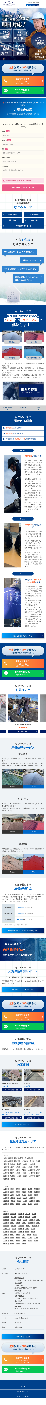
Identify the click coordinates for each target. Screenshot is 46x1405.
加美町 (31, 1176)
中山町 (18, 1195)
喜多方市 (13, 1217)
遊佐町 (18, 1204)
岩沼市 (36, 1167)
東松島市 (12, 1164)
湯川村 (14, 1229)
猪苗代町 (35, 1226)
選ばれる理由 (7, 407)
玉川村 (5, 1238)
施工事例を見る (22, 731)
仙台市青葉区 (7, 1158)
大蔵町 (24, 1204)
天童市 (24, 1192)
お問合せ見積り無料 (34, 5)
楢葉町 (12, 1241)
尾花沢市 (37, 1192)
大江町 (5, 1198)
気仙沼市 (12, 1176)
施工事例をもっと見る (22, 1124)
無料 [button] (6, 37)
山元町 (38, 1170)
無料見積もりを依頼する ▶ (23, 187)
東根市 (30, 1192)
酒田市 (24, 1189)
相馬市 (20, 1217)
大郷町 (12, 1167)
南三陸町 (6, 1179)
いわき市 (27, 1214)
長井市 (18, 1192)
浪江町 (5, 1244)
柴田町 (5, 1170)
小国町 (25, 1201)
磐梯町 (28, 1226)
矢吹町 (5, 1235)
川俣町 (38, 1220)
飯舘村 (24, 1244)
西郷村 (20, 1232)
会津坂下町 (6, 1229)
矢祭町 (18, 1235)
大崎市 (19, 1176)
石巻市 (5, 1164)
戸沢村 (36, 1204)
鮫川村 (29, 1235)
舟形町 (31, 1198)
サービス (23, 407)
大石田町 (12, 1198)
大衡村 (24, 1167)
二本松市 (27, 1217)
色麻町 (13, 1179)
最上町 (25, 1198)
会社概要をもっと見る (22, 1336)
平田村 (12, 1238)
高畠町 (13, 1201)
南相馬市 (6, 1220)
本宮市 (19, 1220)
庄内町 (12, 1204)
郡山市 (20, 1214)
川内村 (24, 1241)
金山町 (19, 1198)
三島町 (27, 1229)
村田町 (18, 1173)
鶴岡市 (18, 1189)
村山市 (12, 1192)
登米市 (38, 1173)
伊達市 (13, 1220)
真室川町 (6, 1201)
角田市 (24, 1170)
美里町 (25, 1176)
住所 (5, 149)
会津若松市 (13, 1214)
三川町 (5, 1204)
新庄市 (30, 1189)
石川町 (35, 1235)
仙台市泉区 (17, 1161)
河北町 (24, 1195)
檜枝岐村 (30, 1223)
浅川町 (18, 1238)
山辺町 (12, 1195)
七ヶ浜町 (32, 1164)
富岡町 (18, 1241)
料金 (38, 407)
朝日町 (36, 1195)
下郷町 (24, 1223)
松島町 (5, 1167)
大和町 (25, 1164)
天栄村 (18, 1223)
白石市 (18, 1170)
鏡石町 (12, 1223)
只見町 (38, 1223)
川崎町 (24, 1173)
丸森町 (5, 1173)
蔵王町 (12, 1173)
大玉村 (5, 1223)
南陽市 (5, 1195)
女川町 (18, 1167)
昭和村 (5, 1232)
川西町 (19, 1201)
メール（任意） (6, 157)
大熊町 (30, 1241)
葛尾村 (12, 1244)
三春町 (30, 1238)
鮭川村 (30, 1204)
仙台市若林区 (29, 1158)
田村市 (34, 1217)
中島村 (33, 1232)
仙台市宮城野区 (18, 1158)
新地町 (18, 1244)
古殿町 (24, 1238)
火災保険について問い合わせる (22, 989)
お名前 (5, 131)
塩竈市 (38, 1161)
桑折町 (25, 1220)
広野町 (5, 1241)
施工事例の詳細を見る (11, 1090)
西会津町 (21, 1226)
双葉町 (36, 1241)
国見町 (31, 1220)
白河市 (34, 1214)
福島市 (5, 1214)
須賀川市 (6, 1217)
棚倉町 (12, 1235)
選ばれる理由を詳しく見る (22, 636)
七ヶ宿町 (30, 1173)
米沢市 (12, 1189)
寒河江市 (37, 1189)
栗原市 (5, 1176)
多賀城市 (25, 1161)
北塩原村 (13, 1226)
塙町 (23, 1235)
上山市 (5, 1192)
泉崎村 (27, 1232)
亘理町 (12, 1170)
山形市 (5, 1189)
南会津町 (6, 1226)
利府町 (19, 1164)
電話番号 (6, 140)
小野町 (36, 1238)
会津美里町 (13, 1232)
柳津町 (20, 1229)
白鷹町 (31, 1201)
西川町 (30, 1195)
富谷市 (32, 1161)
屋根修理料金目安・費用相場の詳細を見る (22, 930)
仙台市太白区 (7, 1161)
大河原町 (30, 1170)
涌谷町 (38, 1176)
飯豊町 (38, 1201)
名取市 (30, 1167)
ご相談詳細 (5, 166)
